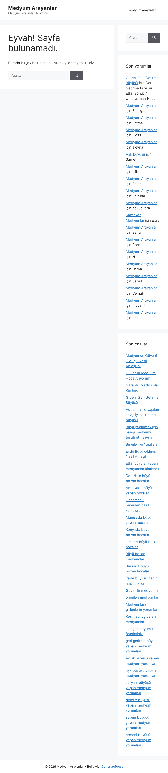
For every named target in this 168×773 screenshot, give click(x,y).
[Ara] (76, 76)
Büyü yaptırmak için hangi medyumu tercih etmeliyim (142, 432)
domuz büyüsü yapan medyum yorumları (138, 705)
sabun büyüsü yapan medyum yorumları (138, 722)
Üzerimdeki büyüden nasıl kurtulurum (137, 505)
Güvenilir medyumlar (143, 590)
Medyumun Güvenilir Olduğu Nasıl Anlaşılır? (143, 361)
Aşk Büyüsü (135, 154)
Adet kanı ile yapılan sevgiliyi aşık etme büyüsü (142, 415)
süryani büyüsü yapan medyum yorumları (138, 688)
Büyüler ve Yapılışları (142, 444)
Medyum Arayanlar (32, 8)
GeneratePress (112, 766)
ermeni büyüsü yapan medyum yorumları (138, 740)
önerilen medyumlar (142, 597)
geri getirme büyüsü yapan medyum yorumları (142, 646)
